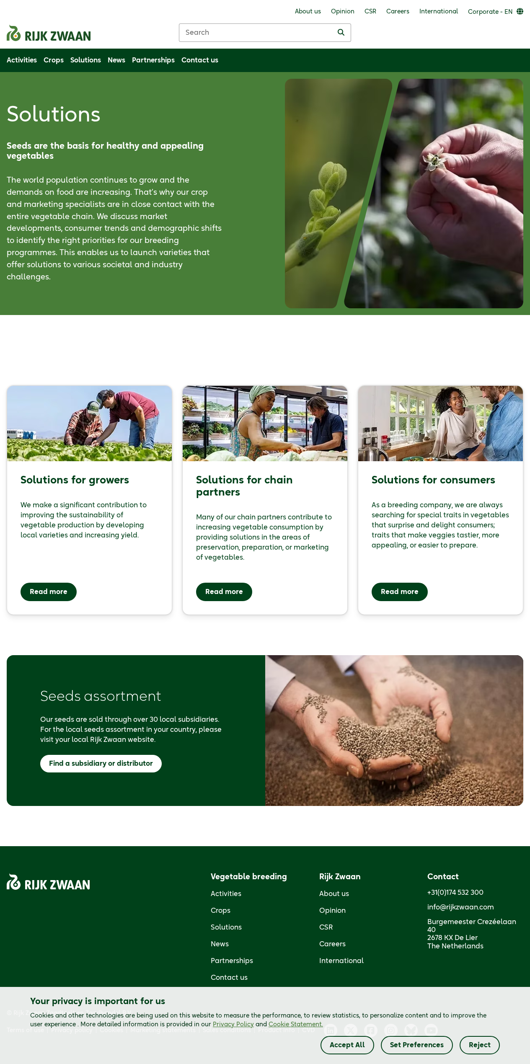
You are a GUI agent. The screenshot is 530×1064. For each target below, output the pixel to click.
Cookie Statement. (296, 1025)
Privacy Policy (233, 1025)
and (268, 1025)
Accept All (347, 1045)
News (220, 944)
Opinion (332, 910)
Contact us (229, 977)
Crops (220, 910)
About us (334, 894)
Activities (226, 894)
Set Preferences (417, 1045)
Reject (480, 1045)
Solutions (226, 927)
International (341, 961)
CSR (326, 927)
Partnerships (232, 961)
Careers (332, 944)
